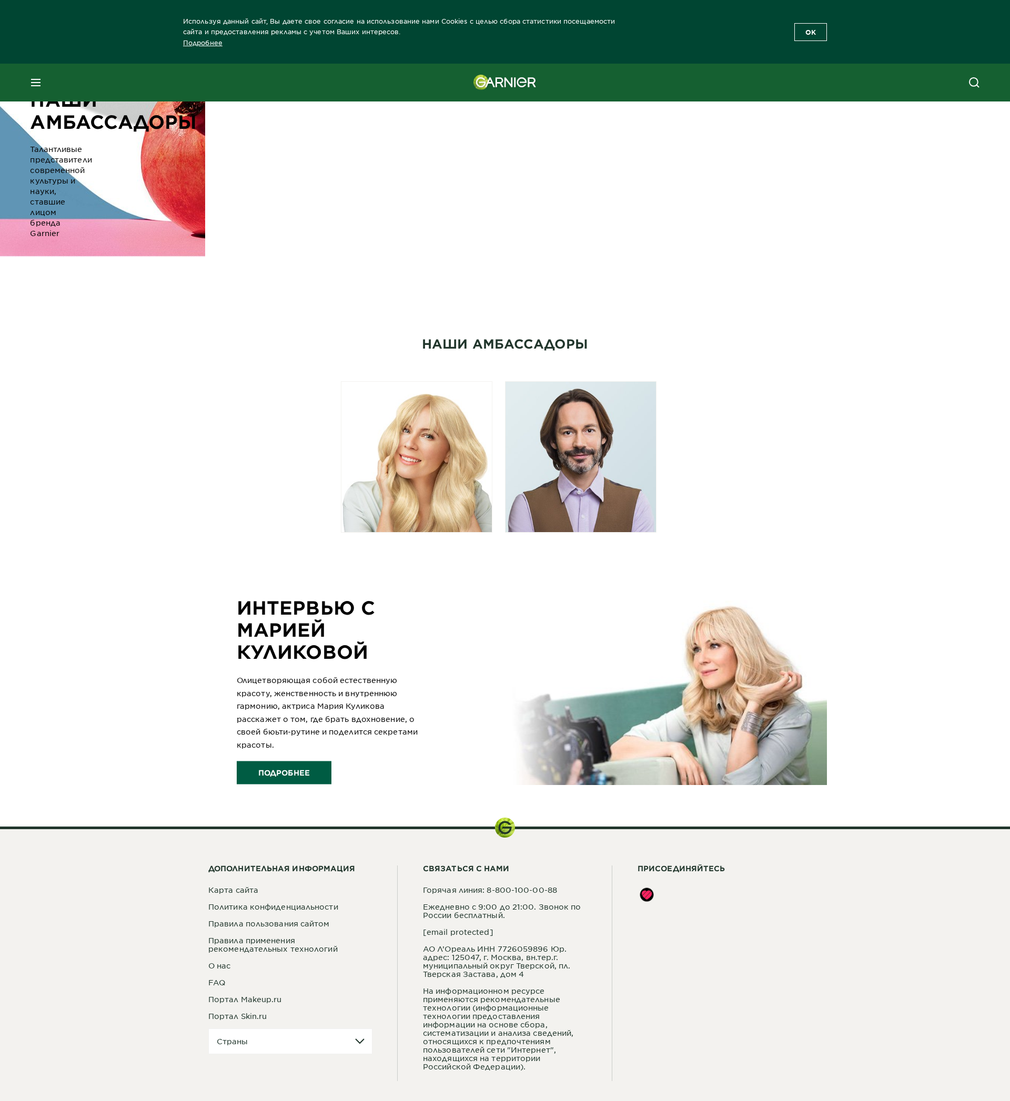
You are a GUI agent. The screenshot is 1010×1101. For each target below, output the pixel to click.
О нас (219, 965)
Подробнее (203, 42)
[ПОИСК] (974, 82)
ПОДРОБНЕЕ (284, 772)
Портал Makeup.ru (245, 999)
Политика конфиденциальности (273, 906)
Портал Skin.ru (237, 1016)
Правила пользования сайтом (269, 923)
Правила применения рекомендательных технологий (273, 944)
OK (810, 32)
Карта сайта (233, 889)
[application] (290, 1041)
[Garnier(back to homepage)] (505, 82)
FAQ (216, 982)
